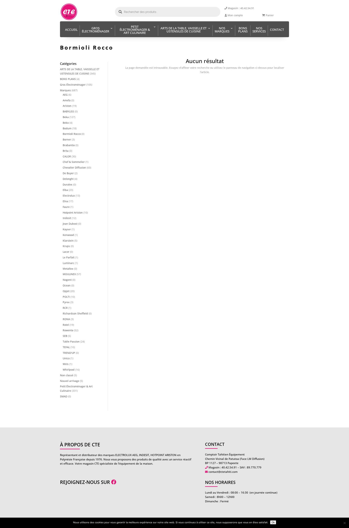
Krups (66, 246)
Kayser (67, 229)
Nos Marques (222, 30)
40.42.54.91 (229, 467)
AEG (65, 94)
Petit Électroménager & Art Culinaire (135, 30)
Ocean (67, 285)
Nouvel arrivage (69, 381)
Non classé (66, 375)
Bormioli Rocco (72, 134)
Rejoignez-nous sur (85, 482)
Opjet (66, 291)
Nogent (67, 279)
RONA (66, 319)
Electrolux (69, 195)
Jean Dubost (70, 223)
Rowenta (68, 330)
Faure (66, 207)
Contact (277, 30)
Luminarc (68, 263)
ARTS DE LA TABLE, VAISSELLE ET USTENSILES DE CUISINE (183, 30)
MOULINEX (69, 274)
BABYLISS (68, 111)
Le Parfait (68, 257)
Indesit (67, 218)
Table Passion (71, 341)
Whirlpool (69, 369)
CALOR (67, 156)
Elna (65, 201)
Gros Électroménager (95, 30)
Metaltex (68, 268)
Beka (66, 117)
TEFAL (66, 347)
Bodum (67, 128)
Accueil (71, 30)
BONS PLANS (243, 30)
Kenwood (68, 235)
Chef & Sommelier (74, 162)
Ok (273, 522)
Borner (67, 139)
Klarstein (68, 240)
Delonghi (68, 179)
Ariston (67, 105)
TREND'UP (69, 353)
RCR (65, 308)
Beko (66, 122)
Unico (66, 358)
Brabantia (69, 145)
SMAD (63, 396)
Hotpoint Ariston (73, 212)
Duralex (67, 184)
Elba (65, 190)
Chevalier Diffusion (74, 167)
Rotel (66, 324)
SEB (65, 336)
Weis (66, 364)
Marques (65, 90)
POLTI (66, 296)
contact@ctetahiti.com (223, 472)
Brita (66, 150)
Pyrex (66, 302)
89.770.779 (254, 467)
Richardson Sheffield (75, 313)
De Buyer (68, 173)
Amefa (67, 100)
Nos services (259, 30)
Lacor (66, 251)
